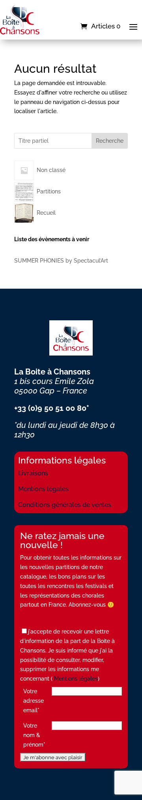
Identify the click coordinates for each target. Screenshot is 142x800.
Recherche (109, 141)
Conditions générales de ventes (64, 505)
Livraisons (33, 473)
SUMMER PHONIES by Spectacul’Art (61, 260)
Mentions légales (43, 489)
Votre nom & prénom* (34, 735)
